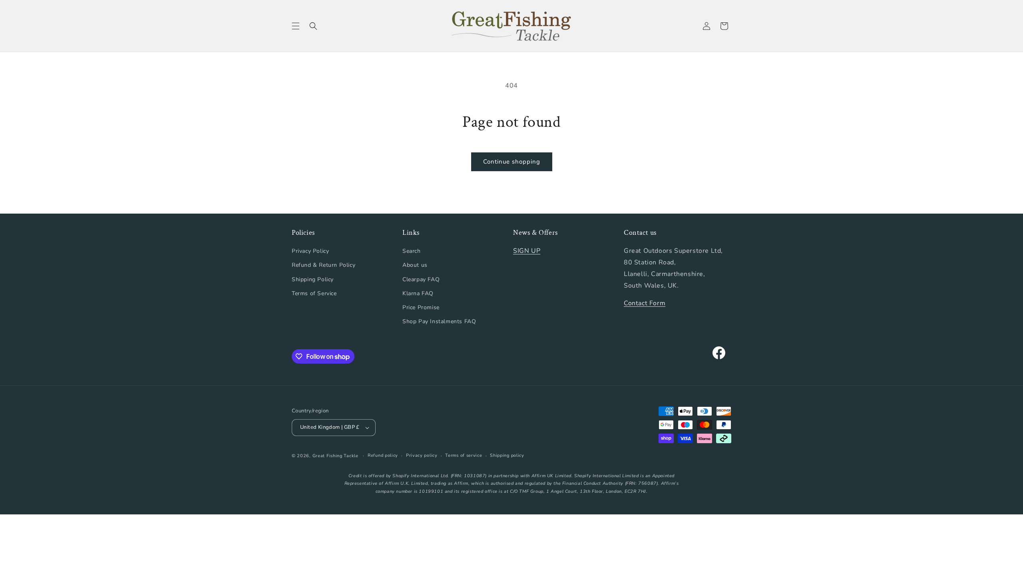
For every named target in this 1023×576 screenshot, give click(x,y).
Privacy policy (422, 455)
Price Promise (421, 307)
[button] (296, 26)
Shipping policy (507, 455)
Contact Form (644, 303)
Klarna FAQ (418, 293)
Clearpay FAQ (421, 279)
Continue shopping (511, 162)
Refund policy (383, 455)
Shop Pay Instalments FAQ (439, 321)
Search (411, 251)
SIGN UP (526, 250)
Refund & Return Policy (323, 265)
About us (415, 265)
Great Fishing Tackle (335, 456)
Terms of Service (314, 293)
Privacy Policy (310, 251)
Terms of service (463, 455)
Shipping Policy (313, 279)
